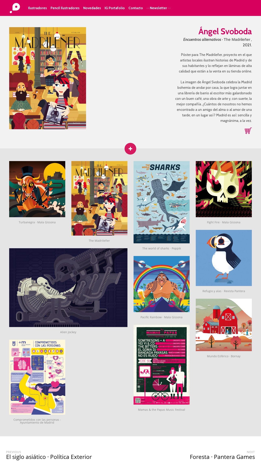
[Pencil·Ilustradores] (14, 8)
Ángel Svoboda (225, 31)
